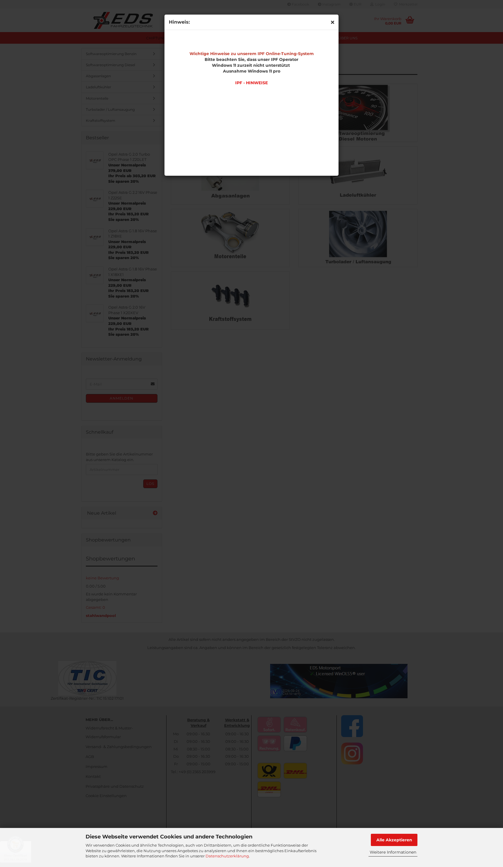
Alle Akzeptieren (394, 840)
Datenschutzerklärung (227, 856)
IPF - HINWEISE (251, 82)
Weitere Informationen (393, 852)
